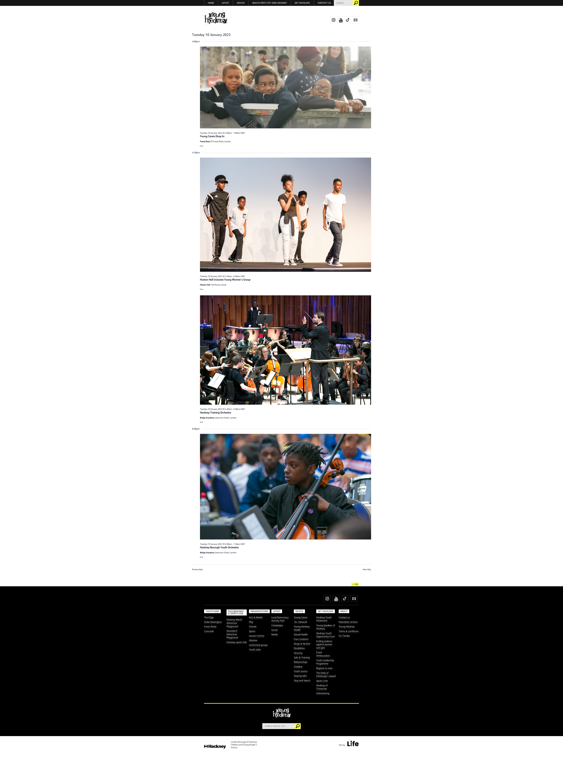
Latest (225, 3)
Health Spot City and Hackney (269, 3)
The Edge (209, 617)
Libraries (253, 640)
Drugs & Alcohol (302, 643)
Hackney (215, 747)
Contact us (324, 3)
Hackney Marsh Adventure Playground (234, 623)
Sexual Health (301, 634)
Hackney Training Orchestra (215, 412)
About (344, 611)
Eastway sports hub (237, 642)
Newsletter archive (348, 621)
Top (356, 584)
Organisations (259, 611)
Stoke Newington (213, 621)
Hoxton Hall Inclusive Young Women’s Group (225, 279)
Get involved (302, 3)
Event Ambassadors (323, 654)
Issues (274, 629)
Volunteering (322, 693)
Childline (298, 666)
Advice (241, 3)
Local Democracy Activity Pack (280, 619)
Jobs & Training (302, 657)
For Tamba (344, 635)
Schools (253, 626)
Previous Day (197, 569)
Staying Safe (300, 675)
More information (216, 17)
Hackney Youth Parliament (324, 619)
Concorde (209, 631)
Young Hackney (347, 626)
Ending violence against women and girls (324, 644)
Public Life (353, 743)
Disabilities (299, 648)
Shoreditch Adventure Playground (232, 634)
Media (274, 634)
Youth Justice (300, 671)
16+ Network (300, 621)
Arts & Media (255, 617)
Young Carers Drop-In (212, 136)
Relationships (300, 662)
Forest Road (210, 626)
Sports (252, 631)
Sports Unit (322, 680)
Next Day (367, 569)
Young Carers (300, 617)
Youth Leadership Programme (325, 662)
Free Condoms (301, 639)
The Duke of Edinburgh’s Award (326, 674)
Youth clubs (255, 649)
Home (211, 3)
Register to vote (324, 668)
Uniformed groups (258, 645)
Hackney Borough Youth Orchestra (219, 547)
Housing (298, 652)
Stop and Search (302, 680)
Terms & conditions (349, 631)
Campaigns (277, 625)
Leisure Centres (256, 635)
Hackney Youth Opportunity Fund (325, 635)
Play (251, 621)
